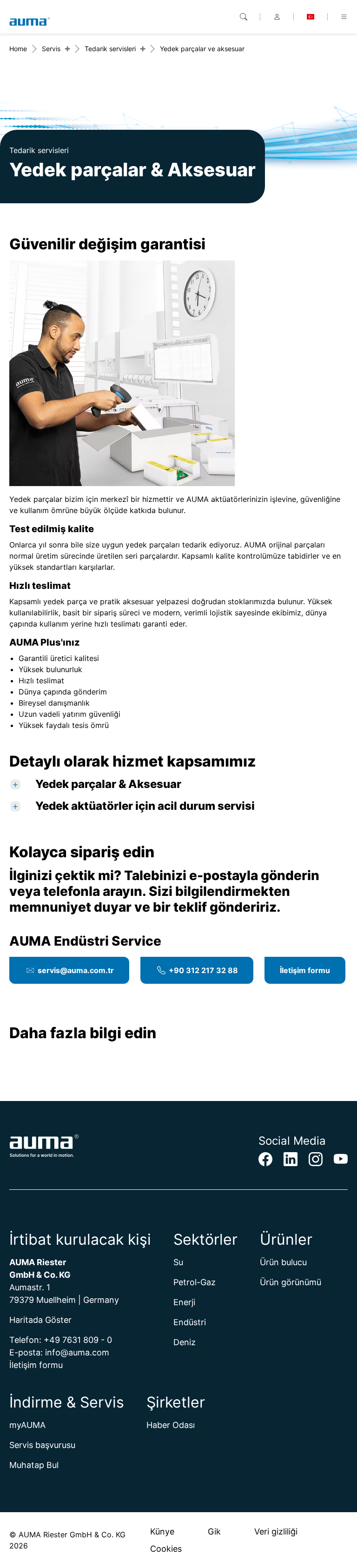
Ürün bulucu (283, 1262)
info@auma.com (77, 1352)
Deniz (184, 1342)
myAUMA (27, 1425)
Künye (162, 1531)
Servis (51, 49)
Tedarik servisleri (110, 49)
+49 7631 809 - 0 (78, 1340)
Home (18, 49)
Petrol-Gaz (194, 1282)
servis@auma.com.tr (76, 970)
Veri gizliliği (276, 1531)
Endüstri (189, 1322)
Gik (214, 1531)
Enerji (184, 1302)
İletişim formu (305, 970)
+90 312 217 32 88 (203, 970)
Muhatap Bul (34, 1465)
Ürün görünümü (290, 1282)
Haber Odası (170, 1425)
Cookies (166, 1549)
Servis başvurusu (42, 1445)
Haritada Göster (40, 1320)
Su (178, 1262)
